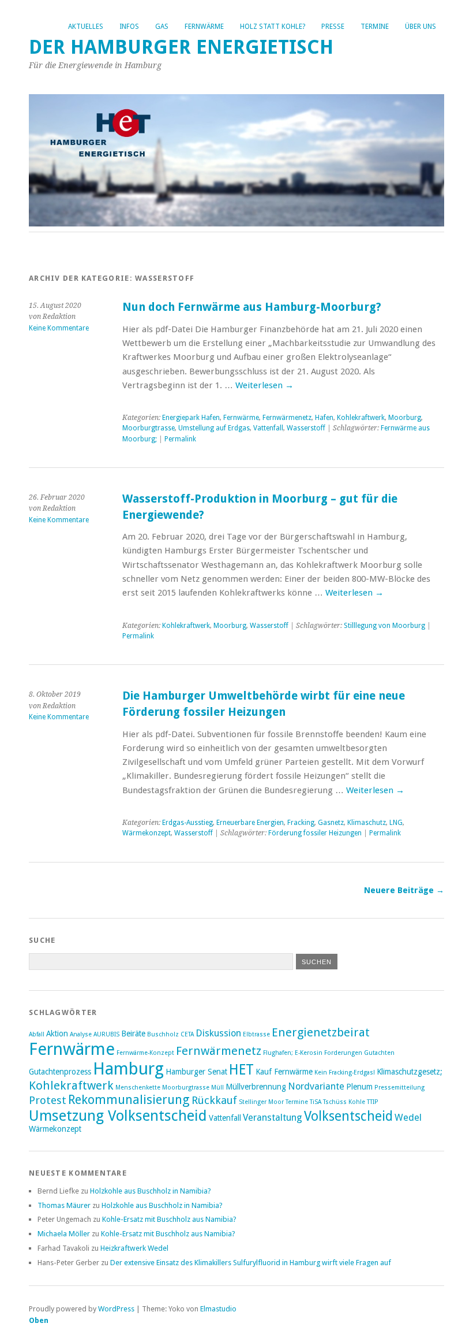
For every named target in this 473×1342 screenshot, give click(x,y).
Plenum (359, 1086)
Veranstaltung (272, 1117)
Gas (161, 27)
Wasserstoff (306, 428)
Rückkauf (214, 1100)
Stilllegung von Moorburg (384, 626)
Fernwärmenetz (286, 418)
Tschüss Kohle (344, 1102)
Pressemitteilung (399, 1087)
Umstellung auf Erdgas (214, 428)
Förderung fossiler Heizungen (315, 833)
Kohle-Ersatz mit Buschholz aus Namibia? (169, 1219)
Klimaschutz (366, 823)
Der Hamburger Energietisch (181, 47)
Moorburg (404, 418)
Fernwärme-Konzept (145, 1053)
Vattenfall (268, 428)
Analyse (81, 1034)
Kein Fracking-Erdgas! (344, 1072)
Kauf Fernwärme (284, 1071)
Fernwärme (204, 27)
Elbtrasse (256, 1034)
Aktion (57, 1033)
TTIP (372, 1102)
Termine (375, 27)
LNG (396, 823)
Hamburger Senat (196, 1071)
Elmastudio (218, 1308)
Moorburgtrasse (148, 428)
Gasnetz (331, 823)
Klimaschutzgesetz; (409, 1071)
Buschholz (163, 1034)
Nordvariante (316, 1086)
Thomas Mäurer (64, 1205)
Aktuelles (85, 27)
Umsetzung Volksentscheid (118, 1115)
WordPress (116, 1308)
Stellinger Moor (261, 1102)
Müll (217, 1087)
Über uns (420, 27)
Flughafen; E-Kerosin (292, 1053)
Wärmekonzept (146, 833)
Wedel (408, 1117)
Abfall (36, 1034)
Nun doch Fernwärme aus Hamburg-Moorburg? (251, 307)
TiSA (315, 1102)
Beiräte (133, 1033)
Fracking (300, 823)
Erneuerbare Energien (250, 823)
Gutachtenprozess (60, 1071)
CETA (187, 1034)
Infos (129, 27)
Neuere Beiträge (404, 890)
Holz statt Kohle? (272, 27)
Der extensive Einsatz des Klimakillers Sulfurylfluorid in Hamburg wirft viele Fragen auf (250, 1262)
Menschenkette (137, 1087)
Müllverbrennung (256, 1086)
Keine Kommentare (59, 328)
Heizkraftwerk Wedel (134, 1248)
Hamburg (128, 1069)
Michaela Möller (63, 1233)
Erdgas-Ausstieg (187, 823)
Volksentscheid (348, 1116)
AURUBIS (106, 1034)
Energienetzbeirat (321, 1032)
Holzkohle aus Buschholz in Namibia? (150, 1191)
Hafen (324, 418)
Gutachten (379, 1053)
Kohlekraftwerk (361, 418)
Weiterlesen (264, 385)
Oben (38, 1320)
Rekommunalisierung (129, 1099)
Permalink (180, 439)
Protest (47, 1100)
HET (241, 1069)
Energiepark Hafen (191, 418)
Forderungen (343, 1053)
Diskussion (218, 1033)
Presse (332, 27)
